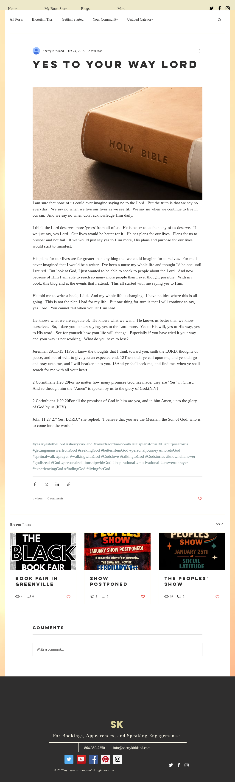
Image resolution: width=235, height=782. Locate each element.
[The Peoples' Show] (192, 551)
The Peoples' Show (186, 581)
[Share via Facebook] (35, 484)
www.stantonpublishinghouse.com (91, 770)
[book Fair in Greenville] (43, 551)
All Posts (16, 19)
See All (220, 524)
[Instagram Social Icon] (117, 759)
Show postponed (109, 581)
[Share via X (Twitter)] (46, 484)
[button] (219, 19)
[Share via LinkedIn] (57, 484)
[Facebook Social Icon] (93, 759)
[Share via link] (68, 484)
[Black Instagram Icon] (227, 8)
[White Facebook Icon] (179, 765)
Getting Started (73, 19)
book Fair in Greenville (36, 581)
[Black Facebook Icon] (219, 8)
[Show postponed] (117, 551)
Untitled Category (140, 19)
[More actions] (199, 51)
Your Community (105, 19)
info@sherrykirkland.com (131, 748)
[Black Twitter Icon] (211, 8)
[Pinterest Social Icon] (105, 759)
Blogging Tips (42, 19)
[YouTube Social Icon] (81, 759)
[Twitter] (68, 759)
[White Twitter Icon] (171, 765)
